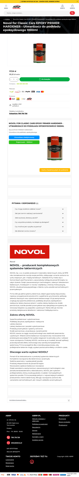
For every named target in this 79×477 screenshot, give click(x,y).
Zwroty (34, 430)
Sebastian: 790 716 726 (18, 113)
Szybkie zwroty (37, 440)
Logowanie (10, 460)
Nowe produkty (64, 422)
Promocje (62, 419)
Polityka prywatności (40, 424)
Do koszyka (46, 79)
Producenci (63, 425)
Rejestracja (10, 463)
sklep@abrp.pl (16, 443)
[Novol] (29, 252)
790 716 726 (15, 437)
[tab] (39, 400)
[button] (62, 7)
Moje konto (10, 466)
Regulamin (36, 427)
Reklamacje (36, 434)
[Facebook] (32, 462)
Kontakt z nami (38, 437)
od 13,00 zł (15, 106)
